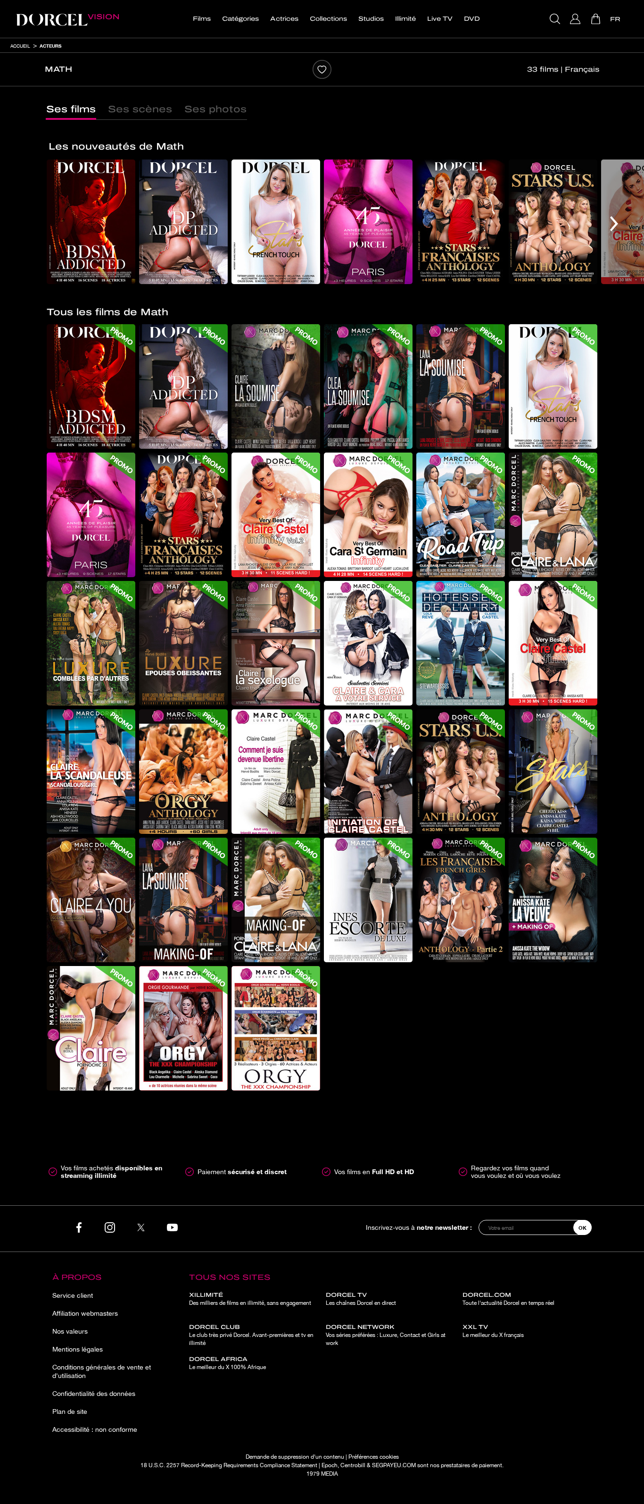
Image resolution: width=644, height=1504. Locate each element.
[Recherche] (556, 19)
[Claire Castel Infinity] (553, 643)
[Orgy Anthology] (183, 771)
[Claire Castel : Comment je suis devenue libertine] (275, 771)
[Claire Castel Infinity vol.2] (275, 515)
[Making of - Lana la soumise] (183, 900)
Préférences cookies (373, 1457)
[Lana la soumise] (460, 386)
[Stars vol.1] (553, 771)
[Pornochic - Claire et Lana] (553, 515)
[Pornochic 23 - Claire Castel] (91, 1028)
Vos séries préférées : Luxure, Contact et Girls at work (386, 1335)
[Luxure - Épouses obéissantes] (183, 643)
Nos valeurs (70, 1331)
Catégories (240, 19)
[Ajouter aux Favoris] (322, 69)
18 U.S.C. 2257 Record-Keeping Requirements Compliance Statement (228, 1465)
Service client (72, 1295)
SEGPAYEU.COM (394, 1465)
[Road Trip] (460, 515)
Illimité (405, 19)
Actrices (284, 19)
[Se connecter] (576, 19)
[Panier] (596, 19)
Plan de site (69, 1411)
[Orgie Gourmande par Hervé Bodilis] (183, 1028)
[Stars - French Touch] (275, 222)
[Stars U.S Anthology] (553, 222)
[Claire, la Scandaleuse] (91, 771)
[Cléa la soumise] (368, 386)
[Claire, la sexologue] (275, 643)
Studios (371, 19)
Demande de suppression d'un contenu (295, 1457)
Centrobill (352, 1465)
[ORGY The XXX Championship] (275, 1028)
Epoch (330, 1465)
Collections (328, 19)
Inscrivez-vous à (419, 1227)
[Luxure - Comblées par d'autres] (91, 643)
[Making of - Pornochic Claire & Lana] (275, 900)
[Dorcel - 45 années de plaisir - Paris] (368, 222)
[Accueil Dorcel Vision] (67, 19)
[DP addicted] (183, 222)
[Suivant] (614, 224)
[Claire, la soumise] (275, 386)
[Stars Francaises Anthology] (460, 222)
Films (202, 19)
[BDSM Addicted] (91, 222)
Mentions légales (77, 1349)
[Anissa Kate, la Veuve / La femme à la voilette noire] (553, 900)
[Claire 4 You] (91, 900)
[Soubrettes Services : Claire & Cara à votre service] (368, 643)
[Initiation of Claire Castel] (368, 771)
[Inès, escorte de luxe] (368, 900)
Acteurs (50, 46)
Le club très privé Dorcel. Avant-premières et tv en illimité (251, 1335)
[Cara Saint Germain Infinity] (368, 515)
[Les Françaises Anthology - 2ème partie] (460, 900)
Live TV (440, 19)
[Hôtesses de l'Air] (460, 643)
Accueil (20, 46)
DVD (472, 19)
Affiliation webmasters (85, 1313)
